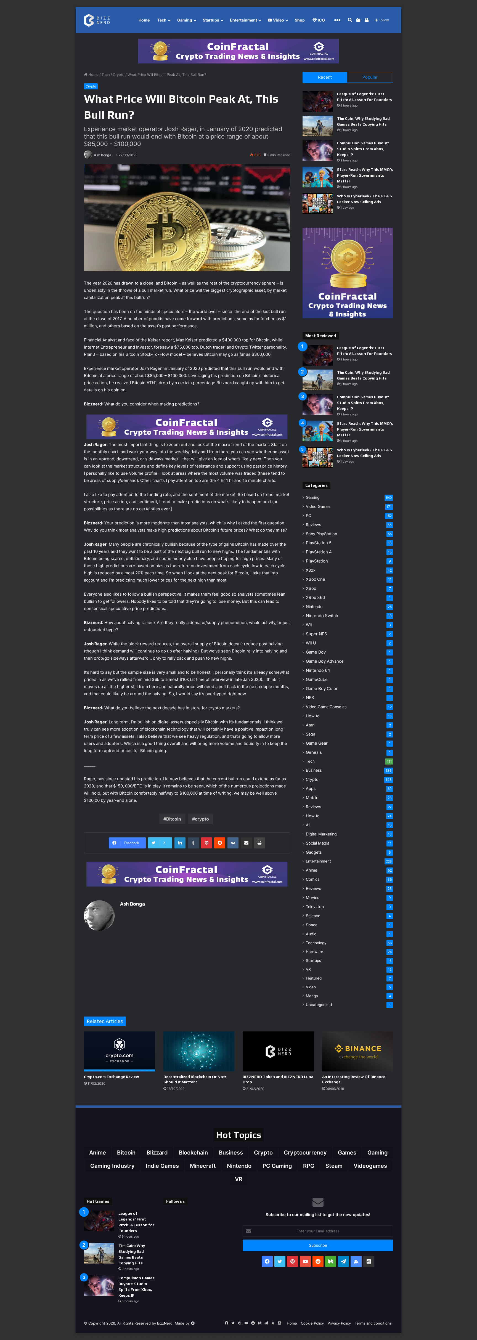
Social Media (317, 843)
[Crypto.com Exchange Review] (119, 1051)
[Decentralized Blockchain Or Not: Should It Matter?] (199, 1051)
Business (314, 770)
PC (308, 515)
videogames (370, 1166)
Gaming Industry (112, 1166)
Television (315, 906)
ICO (321, 20)
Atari (310, 725)
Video (278, 20)
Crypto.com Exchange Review (111, 1076)
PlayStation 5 (319, 542)
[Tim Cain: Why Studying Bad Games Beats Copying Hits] (318, 126)
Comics (312, 879)
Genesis (314, 752)
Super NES (316, 633)
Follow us (175, 1201)
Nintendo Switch (322, 615)
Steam (334, 1166)
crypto (202, 819)
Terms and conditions (373, 1323)
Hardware (314, 951)
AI (308, 824)
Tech (161, 20)
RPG (308, 1166)
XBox (311, 570)
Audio (311, 934)
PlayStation (317, 561)
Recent (325, 77)
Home (144, 20)
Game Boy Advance (325, 661)
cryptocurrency (305, 1152)
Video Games (318, 506)
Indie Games (162, 1166)
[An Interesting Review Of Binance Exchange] (357, 1051)
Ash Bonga (102, 155)
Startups (211, 20)
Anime (311, 870)
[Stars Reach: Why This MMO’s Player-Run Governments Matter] (318, 177)
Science (313, 915)
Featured (314, 978)
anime (97, 1152)
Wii (309, 624)
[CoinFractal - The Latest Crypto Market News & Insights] (238, 51)
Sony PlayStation (321, 533)
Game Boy (316, 652)
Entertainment (243, 20)
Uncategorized (319, 1004)
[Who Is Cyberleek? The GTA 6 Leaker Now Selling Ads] (318, 203)
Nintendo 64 (318, 670)
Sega (310, 734)
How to (313, 715)
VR (308, 969)
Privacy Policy (339, 1323)
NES (310, 697)
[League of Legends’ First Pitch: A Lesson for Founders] (318, 101)
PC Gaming (277, 1166)
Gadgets (314, 852)
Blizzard (157, 1152)
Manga (312, 996)
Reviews (313, 524)
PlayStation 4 (319, 551)
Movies (312, 897)
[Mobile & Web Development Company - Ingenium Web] (193, 1323)
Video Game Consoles (326, 706)
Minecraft (203, 1166)
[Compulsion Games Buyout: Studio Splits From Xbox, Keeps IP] (318, 150)
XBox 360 (315, 597)
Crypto (118, 74)
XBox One (315, 579)
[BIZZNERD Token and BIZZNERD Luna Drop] (278, 1051)
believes (195, 354)
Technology (316, 943)
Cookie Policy (312, 1323)
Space (311, 924)
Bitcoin (173, 819)
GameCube (317, 679)
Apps (311, 788)
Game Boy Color (322, 688)
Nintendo (314, 606)
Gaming (184, 20)
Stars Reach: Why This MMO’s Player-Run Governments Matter (365, 175)
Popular (370, 77)
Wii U (311, 643)
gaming (377, 1152)
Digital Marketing (321, 834)
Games (347, 1152)
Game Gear (317, 743)
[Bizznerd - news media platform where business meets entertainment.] (100, 20)
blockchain (193, 1152)
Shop (300, 20)
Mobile (312, 797)
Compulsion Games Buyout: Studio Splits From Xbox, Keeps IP (363, 149)
